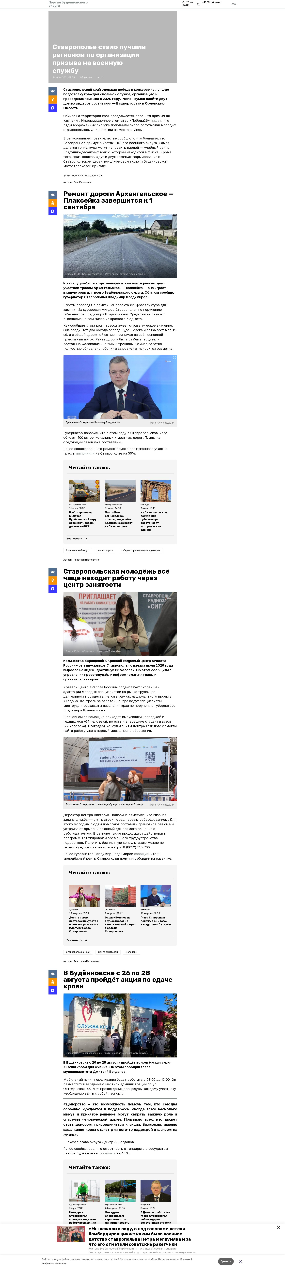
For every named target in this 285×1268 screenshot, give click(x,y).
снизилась (108, 1153)
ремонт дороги (105, 550)
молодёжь (131, 952)
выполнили (85, 453)
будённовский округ (77, 550)
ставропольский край (78, 952)
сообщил (141, 854)
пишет (156, 120)
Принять (226, 1261)
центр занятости (108, 952)
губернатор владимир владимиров (141, 550)
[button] (71, 1234)
